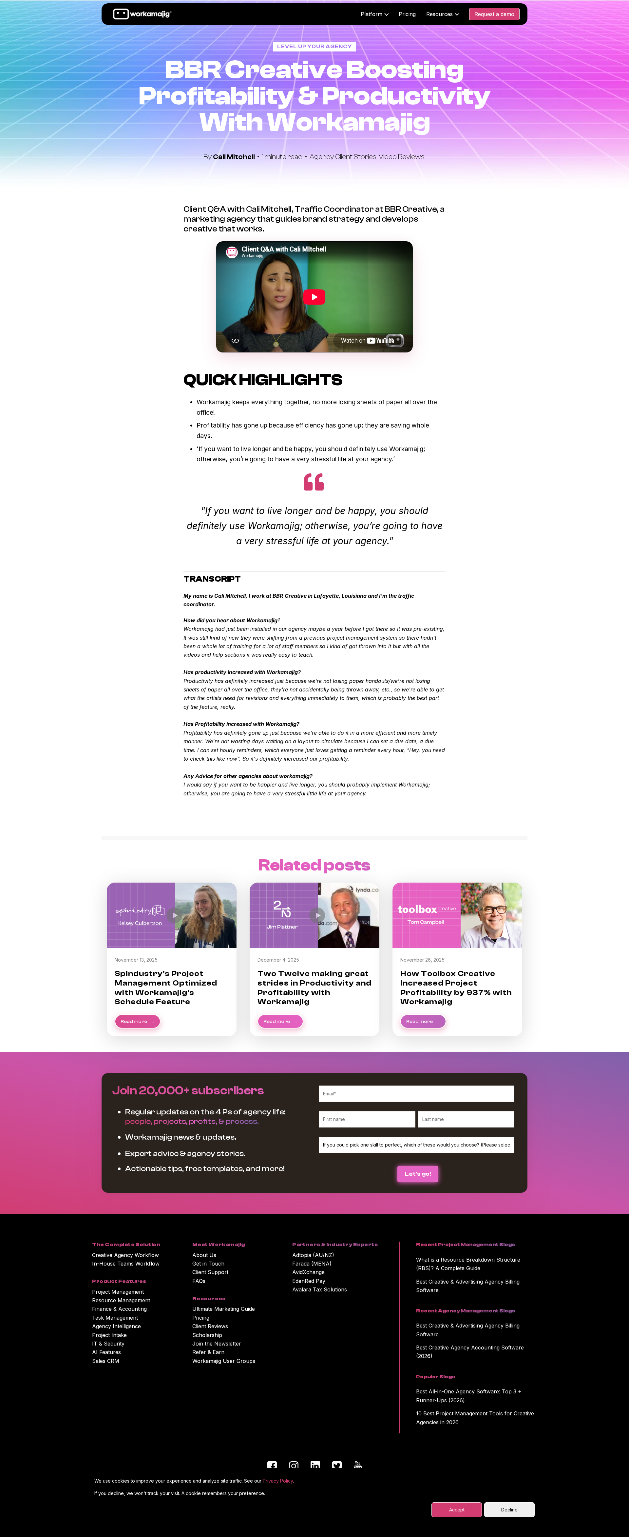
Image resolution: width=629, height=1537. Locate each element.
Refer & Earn (208, 1352)
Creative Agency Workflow (125, 1255)
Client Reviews (210, 1326)
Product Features (119, 1281)
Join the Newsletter (216, 1343)
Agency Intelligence (116, 1326)
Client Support (210, 1272)
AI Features (106, 1352)
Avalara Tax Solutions (319, 1289)
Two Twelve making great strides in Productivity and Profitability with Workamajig (314, 987)
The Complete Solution (126, 1245)
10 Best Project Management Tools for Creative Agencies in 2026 (475, 1417)
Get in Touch (208, 1263)
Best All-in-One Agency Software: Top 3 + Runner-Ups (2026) (469, 1395)
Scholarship (207, 1335)
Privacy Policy (278, 1481)
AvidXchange (308, 1272)
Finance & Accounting (119, 1309)
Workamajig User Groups (223, 1361)
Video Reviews (402, 157)
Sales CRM (105, 1361)
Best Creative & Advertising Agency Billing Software (468, 1285)
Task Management (115, 1317)
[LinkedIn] (315, 1467)
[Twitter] (337, 1467)
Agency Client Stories (343, 157)
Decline (509, 1509)
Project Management (118, 1291)
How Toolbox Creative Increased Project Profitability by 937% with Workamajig (456, 987)
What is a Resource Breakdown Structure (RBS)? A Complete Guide (468, 1263)
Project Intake (109, 1335)
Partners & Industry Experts (335, 1245)
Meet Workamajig (218, 1245)
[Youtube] (358, 1467)
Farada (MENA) (312, 1263)
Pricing (407, 14)
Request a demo (494, 14)
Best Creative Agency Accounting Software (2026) (470, 1351)
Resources (439, 14)
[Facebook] (272, 1467)
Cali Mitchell (234, 157)
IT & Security (108, 1343)
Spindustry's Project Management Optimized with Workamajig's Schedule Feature (166, 987)
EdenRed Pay (308, 1281)
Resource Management (121, 1300)
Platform (371, 14)
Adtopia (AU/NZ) (313, 1255)
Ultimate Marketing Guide (223, 1309)
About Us (204, 1255)
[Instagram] (293, 1467)
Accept (457, 1509)
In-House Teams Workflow (126, 1263)
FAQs (198, 1281)
